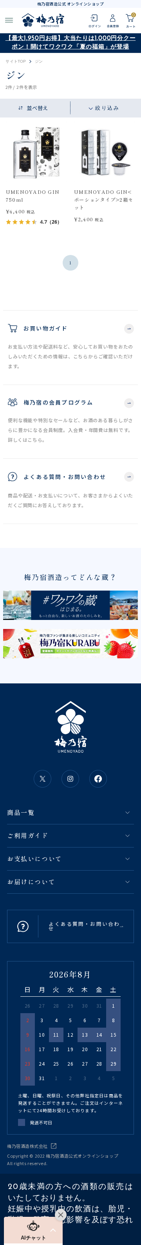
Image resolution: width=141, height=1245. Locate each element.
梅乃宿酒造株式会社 (27, 1146)
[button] (33, 1230)
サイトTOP (15, 61)
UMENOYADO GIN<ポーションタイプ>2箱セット (103, 199)
